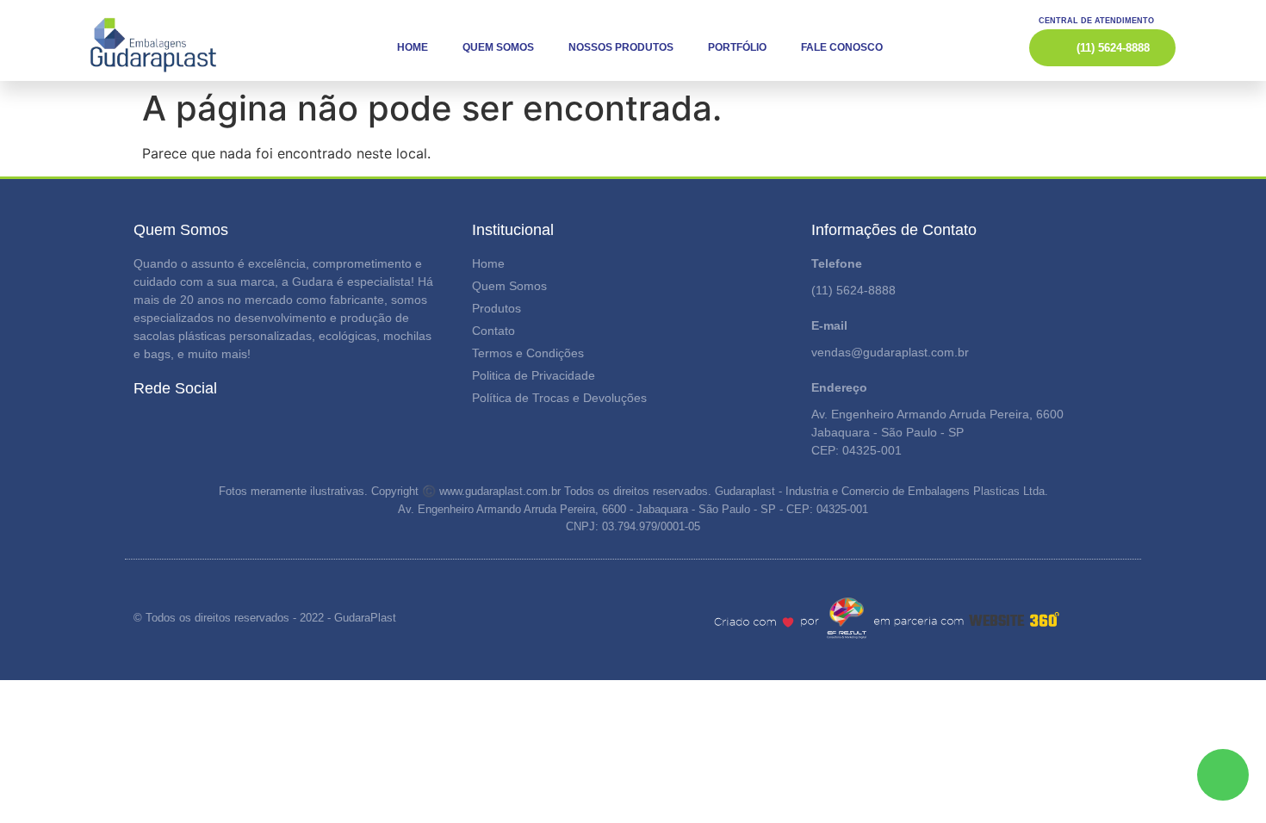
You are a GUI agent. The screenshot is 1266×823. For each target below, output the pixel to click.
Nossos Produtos (620, 47)
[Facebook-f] (137, 427)
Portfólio (737, 47)
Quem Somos (498, 47)
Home (412, 47)
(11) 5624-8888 (853, 290)
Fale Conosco (842, 47)
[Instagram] (166, 427)
